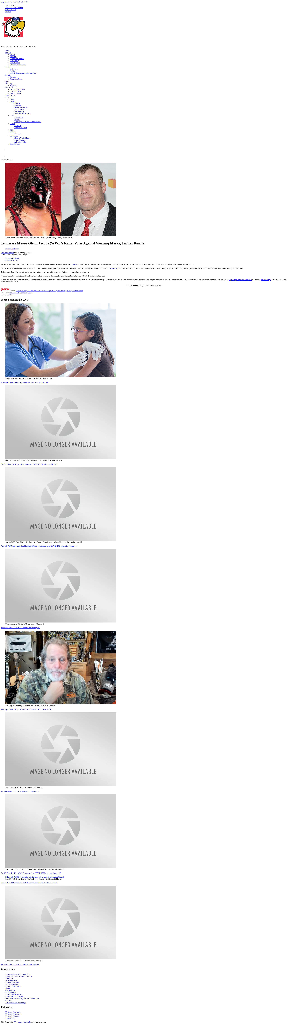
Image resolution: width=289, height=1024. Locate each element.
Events (7, 75)
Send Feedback (15, 91)
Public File (9, 978)
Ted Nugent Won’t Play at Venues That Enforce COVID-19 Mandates (26, 709)
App (7, 81)
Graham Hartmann (7, 253)
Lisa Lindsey (14, 61)
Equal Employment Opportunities (17, 974)
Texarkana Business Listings (15, 1003)
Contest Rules (10, 990)
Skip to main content (8, 2)
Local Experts (10, 95)
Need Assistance (11, 980)
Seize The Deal (10, 10)
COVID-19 (14, 293)
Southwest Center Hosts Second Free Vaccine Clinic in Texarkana (24, 382)
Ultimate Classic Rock (18, 65)
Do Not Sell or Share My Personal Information (22, 999)
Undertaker (114, 268)
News (11, 295)
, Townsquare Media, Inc (22, 1022)
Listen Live (14, 69)
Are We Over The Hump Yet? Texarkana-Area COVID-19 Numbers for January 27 (31, 873)
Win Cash (13, 85)
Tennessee (23, 293)
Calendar (13, 77)
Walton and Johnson (17, 59)
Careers (8, 12)
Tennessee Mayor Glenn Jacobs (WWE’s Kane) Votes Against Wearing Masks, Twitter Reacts (49, 291)
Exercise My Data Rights (14, 996)
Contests (8, 83)
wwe (29, 293)
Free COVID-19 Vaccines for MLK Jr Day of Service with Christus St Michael (29, 883)
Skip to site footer (22, 2)
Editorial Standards (12, 982)
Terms (7, 988)
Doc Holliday (15, 63)
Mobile (12, 71)
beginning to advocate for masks (240, 280)
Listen (7, 67)
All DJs (12, 55)
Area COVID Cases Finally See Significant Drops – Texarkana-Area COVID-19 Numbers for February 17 (39, 546)
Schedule (13, 57)
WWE (74, 264)
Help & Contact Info (17, 89)
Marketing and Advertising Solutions (18, 976)
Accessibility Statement (13, 994)
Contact (8, 1001)
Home (7, 51)
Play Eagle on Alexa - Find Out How (23, 73)
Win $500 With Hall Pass (14, 8)
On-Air (8, 53)
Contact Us (9, 87)
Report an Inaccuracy (13, 986)
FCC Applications (11, 984)
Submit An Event (16, 79)
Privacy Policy (10, 992)
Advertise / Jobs (15, 93)
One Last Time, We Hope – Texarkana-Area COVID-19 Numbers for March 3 (29, 464)
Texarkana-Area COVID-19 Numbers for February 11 (20, 628)
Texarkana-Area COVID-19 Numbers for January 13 (20, 965)
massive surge (266, 280)
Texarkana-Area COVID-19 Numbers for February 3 (20, 791)
